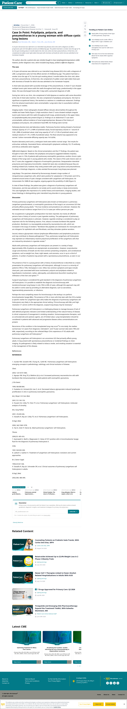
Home (99, 694)
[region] (63, 704)
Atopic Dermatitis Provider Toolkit (45, 7)
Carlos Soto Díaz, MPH (43, 545)
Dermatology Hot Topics (79, 7)
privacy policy (47, 515)
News (63, 3)
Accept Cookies (110, 704)
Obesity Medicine (18, 522)
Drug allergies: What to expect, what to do (74, 493)
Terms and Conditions (32, 681)
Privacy (27, 683)
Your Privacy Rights (54, 681)
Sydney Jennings (42, 562)
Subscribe (72, 511)
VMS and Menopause (30, 7)
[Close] (124, 704)
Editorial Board (30, 679)
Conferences (78, 3)
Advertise (5, 681)
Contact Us (5, 683)
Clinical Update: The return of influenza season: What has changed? (55, 493)
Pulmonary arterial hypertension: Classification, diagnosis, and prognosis (37, 493)
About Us (5, 679)
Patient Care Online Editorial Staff (47, 614)
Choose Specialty (8, 7)
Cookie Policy (57, 707)
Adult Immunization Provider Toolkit (63, 7)
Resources (88, 3)
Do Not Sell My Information (57, 679)
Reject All (98, 704)
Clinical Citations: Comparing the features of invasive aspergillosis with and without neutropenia (19, 493)
